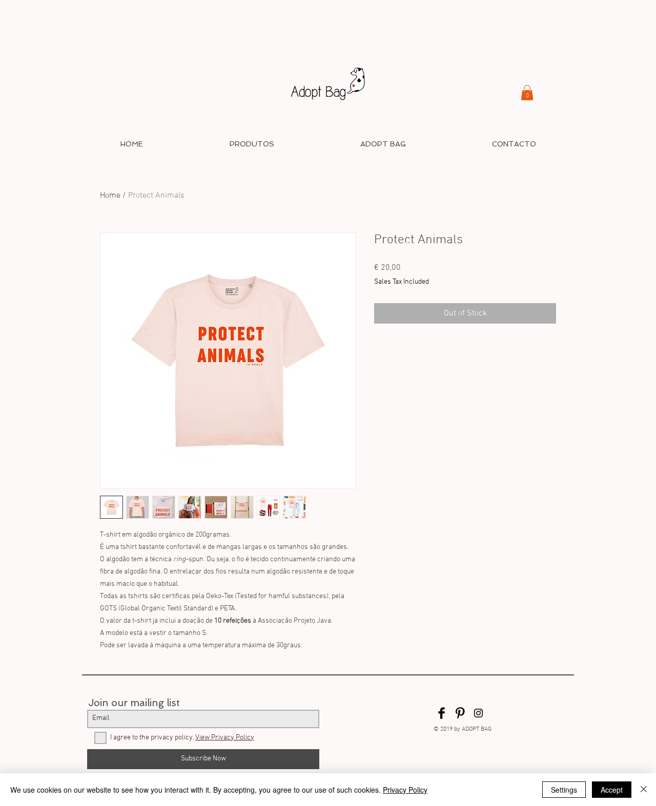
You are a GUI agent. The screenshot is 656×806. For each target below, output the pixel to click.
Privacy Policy (405, 789)
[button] (527, 92)
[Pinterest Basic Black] (460, 713)
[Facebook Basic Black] (441, 713)
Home (110, 195)
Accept (612, 789)
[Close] (644, 789)
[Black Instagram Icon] (478, 713)
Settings (564, 789)
